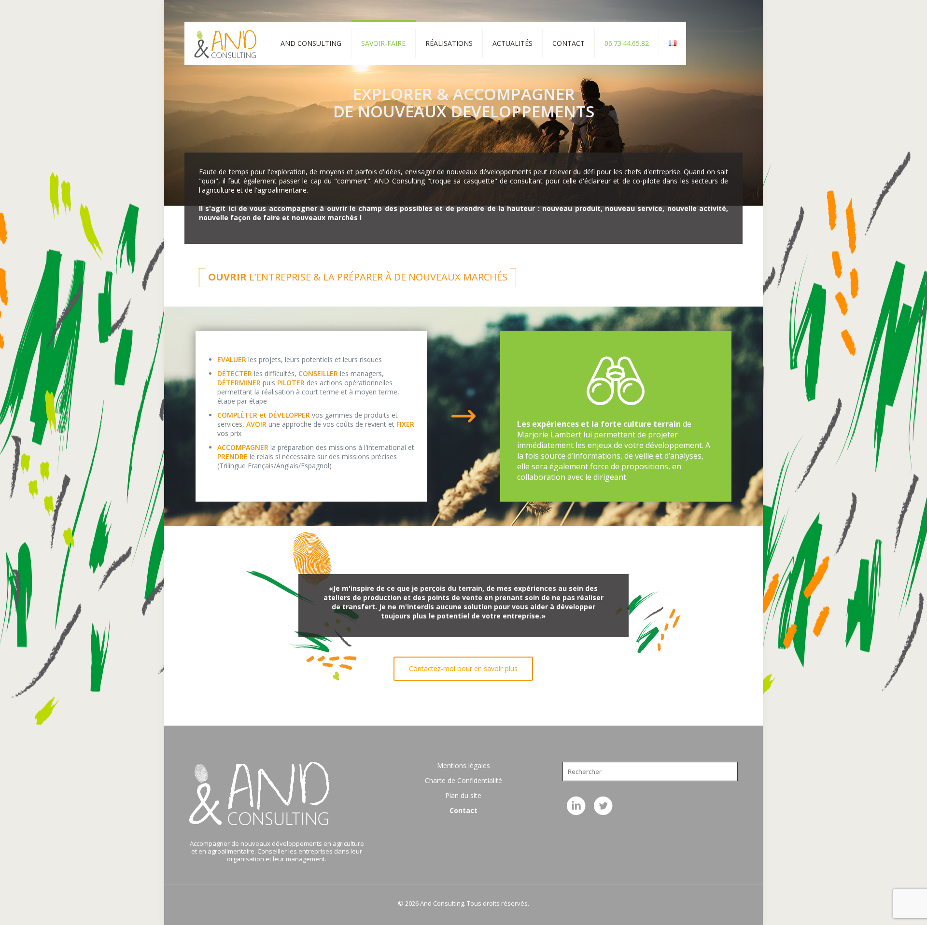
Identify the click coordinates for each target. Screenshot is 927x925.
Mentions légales (463, 765)
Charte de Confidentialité (463, 780)
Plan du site (463, 795)
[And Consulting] (225, 43)
